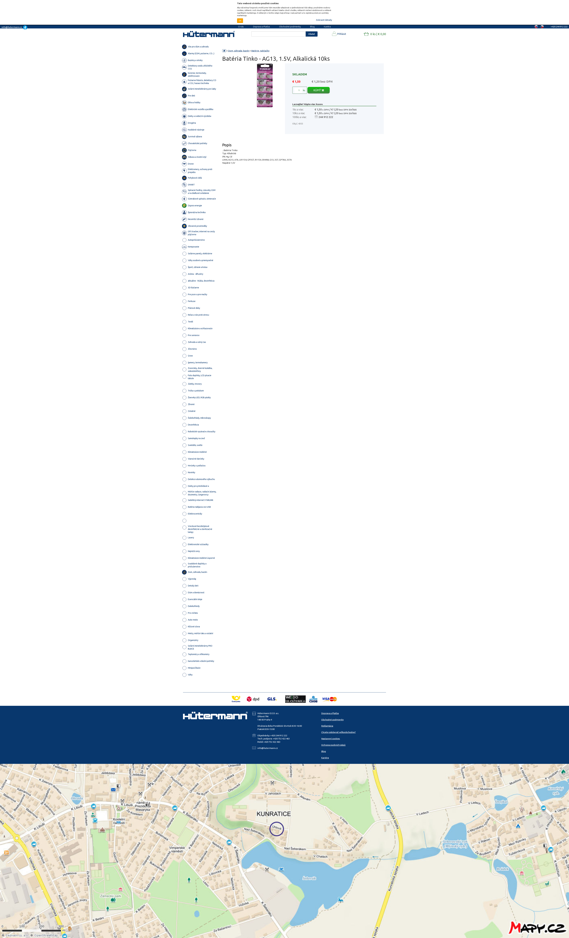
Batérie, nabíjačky (260, 50)
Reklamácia (327, 726)
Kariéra (327, 26)
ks (303, 90)
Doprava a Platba (261, 26)
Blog (312, 26)
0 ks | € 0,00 (378, 34)
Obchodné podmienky (290, 26)
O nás (241, 26)
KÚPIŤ (317, 90)
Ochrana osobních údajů (333, 745)
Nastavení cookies (330, 738)
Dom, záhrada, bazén (238, 50)
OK (240, 21)
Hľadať (311, 34)
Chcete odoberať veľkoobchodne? (338, 732)
